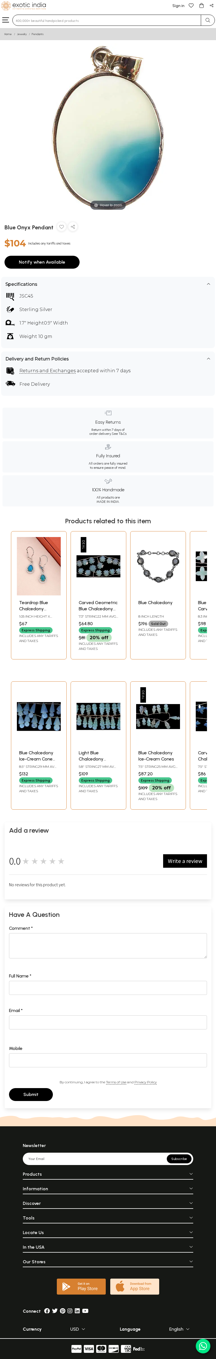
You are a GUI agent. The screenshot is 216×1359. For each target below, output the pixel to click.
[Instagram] (70, 1311)
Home (8, 34)
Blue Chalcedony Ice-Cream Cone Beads (36, 759)
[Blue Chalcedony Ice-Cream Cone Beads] (39, 744)
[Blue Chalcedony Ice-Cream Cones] (158, 744)
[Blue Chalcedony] (158, 594)
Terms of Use (116, 1082)
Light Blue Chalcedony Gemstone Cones (97, 759)
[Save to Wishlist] (61, 227)
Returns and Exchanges (47, 370)
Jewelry (22, 34)
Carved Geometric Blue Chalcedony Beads (98, 609)
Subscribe (179, 1159)
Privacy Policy (145, 1082)
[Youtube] (85, 1311)
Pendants (38, 34)
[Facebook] (47, 1311)
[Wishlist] (191, 5)
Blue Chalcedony (155, 602)
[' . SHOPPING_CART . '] (201, 5)
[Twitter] (55, 1311)
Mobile (15, 1048)
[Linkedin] (77, 1311)
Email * (16, 1010)
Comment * (21, 928)
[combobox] (106, 20)
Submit (31, 1094)
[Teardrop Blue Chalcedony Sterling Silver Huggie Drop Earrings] (39, 594)
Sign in (178, 5)
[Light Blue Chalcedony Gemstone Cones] (98, 744)
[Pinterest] (62, 1311)
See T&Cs (119, 434)
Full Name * (20, 976)
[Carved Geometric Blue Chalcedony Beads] (98, 594)
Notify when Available (42, 262)
